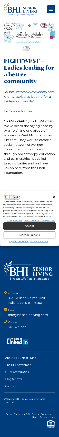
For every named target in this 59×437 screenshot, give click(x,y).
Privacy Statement (39, 241)
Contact (10, 386)
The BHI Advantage (18, 365)
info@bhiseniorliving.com (28, 315)
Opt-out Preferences (43, 414)
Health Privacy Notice (43, 417)
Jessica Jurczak (21, 111)
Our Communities (17, 372)
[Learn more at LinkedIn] (17, 341)
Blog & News (13, 379)
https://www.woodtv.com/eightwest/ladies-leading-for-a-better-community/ (29, 96)
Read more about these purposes (39, 220)
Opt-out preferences (19, 241)
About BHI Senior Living (20, 357)
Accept (29, 226)
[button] (54, 196)
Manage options (29, 235)
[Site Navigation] (51, 9)
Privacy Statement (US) (18, 414)
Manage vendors (14, 220)
